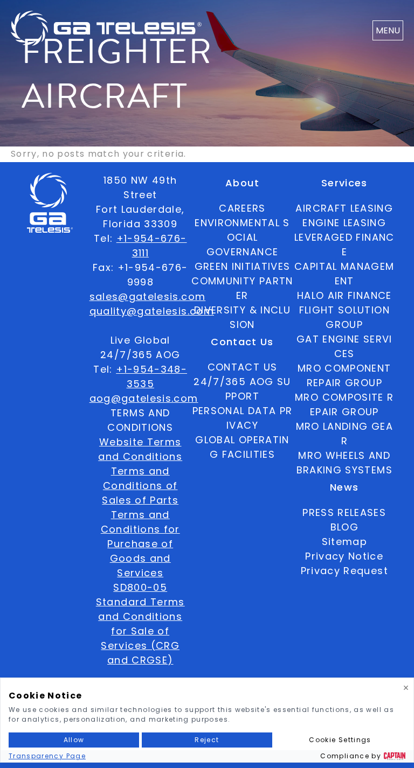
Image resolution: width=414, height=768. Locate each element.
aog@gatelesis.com (143, 398)
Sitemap (344, 541)
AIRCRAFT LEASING (344, 208)
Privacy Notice (344, 556)
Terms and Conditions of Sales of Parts (140, 485)
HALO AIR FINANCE (344, 295)
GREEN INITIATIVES (243, 266)
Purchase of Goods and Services (140, 558)
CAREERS (242, 208)
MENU (388, 30)
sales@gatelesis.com (147, 296)
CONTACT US (243, 367)
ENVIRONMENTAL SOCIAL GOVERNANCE (242, 237)
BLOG (344, 527)
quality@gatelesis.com (151, 311)
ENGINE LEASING (344, 222)
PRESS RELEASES (344, 512)
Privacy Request (344, 570)
